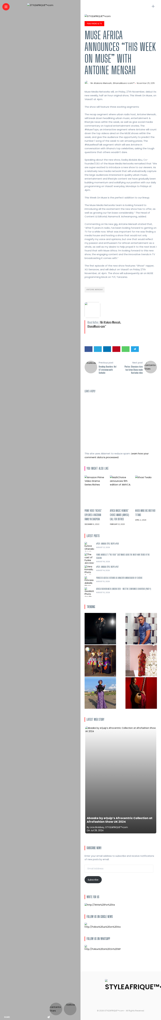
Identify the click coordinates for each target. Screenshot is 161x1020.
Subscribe (93, 879)
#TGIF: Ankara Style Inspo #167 (107, 566)
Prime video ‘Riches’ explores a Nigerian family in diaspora (93, 515)
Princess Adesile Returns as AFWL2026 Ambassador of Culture (119, 578)
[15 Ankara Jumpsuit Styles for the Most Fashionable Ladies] (141, 661)
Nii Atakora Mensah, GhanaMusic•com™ (113, 83)
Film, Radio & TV (94, 23)
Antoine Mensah (94, 289)
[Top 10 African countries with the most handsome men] (141, 628)
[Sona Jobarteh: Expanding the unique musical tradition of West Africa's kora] (141, 693)
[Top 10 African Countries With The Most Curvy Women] (100, 628)
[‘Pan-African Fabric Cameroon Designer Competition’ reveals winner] (100, 661)
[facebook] (13, 1017)
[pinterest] (35, 1017)
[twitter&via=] (21, 1017)
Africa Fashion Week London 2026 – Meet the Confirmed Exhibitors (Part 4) (123, 589)
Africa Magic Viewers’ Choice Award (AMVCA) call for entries (119, 515)
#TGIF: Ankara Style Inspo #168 (107, 543)
